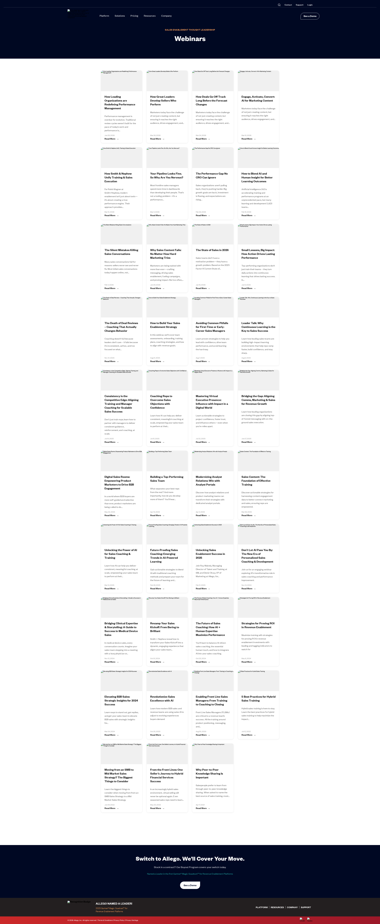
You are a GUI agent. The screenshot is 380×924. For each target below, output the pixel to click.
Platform (104, 15)
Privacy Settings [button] (132, 920)
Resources (150, 15)
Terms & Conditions (105, 920)
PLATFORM (262, 907)
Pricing (134, 15)
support (306, 907)
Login (310, 4)
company (292, 907)
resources (277, 907)
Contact (288, 4)
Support (300, 4)
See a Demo (310, 16)
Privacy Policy (119, 920)
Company (166, 15)
